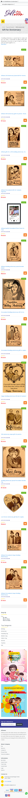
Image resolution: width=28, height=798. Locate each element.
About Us (3, 748)
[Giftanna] (14, 13)
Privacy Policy (4, 752)
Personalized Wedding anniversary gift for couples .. (14, 350)
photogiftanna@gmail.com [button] (8, 4)
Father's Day (4, 638)
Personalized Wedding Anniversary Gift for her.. (12, 312)
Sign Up (2, 770)
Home (3, 27)
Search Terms (4, 762)
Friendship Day (4, 633)
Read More (3, 44)
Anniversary (3, 631)
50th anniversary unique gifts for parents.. (11, 434)
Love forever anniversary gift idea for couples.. (12, 517)
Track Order (3, 764)
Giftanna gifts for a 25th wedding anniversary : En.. (13, 152)
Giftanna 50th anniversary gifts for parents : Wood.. (13, 113)
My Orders (3, 760)
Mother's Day (4, 636)
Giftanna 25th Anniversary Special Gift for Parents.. (13, 75)
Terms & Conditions (5, 754)
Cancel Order (4, 766)
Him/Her (3, 640)
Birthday (3, 629)
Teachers (3, 643)
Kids (2, 645)
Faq (2, 746)
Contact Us (3, 750)
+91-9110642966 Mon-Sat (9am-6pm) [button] (9, 1)
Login (2, 768)
